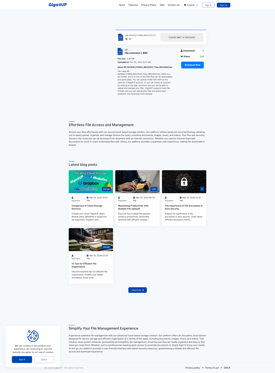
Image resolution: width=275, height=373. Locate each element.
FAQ (162, 5)
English (191, 5)
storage (106, 189)
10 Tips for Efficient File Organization (84, 265)
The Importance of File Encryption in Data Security (184, 207)
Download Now (192, 65)
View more (136, 290)
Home (122, 5)
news (154, 189)
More (44, 359)
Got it (22, 359)
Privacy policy (192, 367)
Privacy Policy (148, 5)
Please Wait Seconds (182, 37)
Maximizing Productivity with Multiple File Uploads (133, 207)
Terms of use (212, 367)
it (202, 189)
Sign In (208, 5)
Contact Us (174, 5)
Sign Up (223, 5)
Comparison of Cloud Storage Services (87, 207)
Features (133, 5)
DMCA (227, 367)
